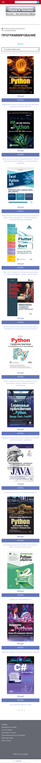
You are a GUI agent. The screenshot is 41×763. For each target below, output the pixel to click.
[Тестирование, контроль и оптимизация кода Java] (20, 463)
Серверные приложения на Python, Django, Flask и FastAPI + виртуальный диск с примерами (20, 439)
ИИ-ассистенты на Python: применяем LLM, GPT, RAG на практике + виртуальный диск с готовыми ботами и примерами (20, 161)
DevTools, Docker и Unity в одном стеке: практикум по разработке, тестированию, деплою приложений (20, 328)
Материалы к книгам (9, 727)
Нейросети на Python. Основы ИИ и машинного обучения (20, 652)
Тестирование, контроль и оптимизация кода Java (20, 492)
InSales (25, 754)
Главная (4, 724)
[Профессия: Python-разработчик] (20, 570)
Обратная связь (7, 738)
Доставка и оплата (9, 733)
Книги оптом (6, 741)
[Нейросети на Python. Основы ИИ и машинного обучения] (20, 623)
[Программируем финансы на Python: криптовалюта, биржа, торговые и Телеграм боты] (20, 515)
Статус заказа (7, 730)
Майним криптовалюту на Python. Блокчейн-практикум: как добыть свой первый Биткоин (20, 105)
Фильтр (20, 44)
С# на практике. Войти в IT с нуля (20, 704)
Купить (20, 100)
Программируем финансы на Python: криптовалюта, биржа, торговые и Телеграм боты (20, 546)
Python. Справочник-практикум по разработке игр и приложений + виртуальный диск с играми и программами (20, 383)
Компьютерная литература (14, 29)
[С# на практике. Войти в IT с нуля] (20, 675)
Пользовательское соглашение (13, 735)
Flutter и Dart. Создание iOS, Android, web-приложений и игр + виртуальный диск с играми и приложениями (20, 273)
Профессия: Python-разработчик (20, 599)
